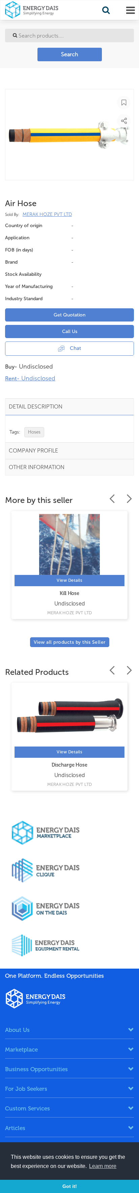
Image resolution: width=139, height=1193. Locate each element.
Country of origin (23, 225)
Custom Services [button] (27, 1108)
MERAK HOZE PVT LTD (47, 214)
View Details (69, 580)
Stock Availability (23, 274)
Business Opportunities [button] (36, 1069)
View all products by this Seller (70, 642)
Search (69, 54)
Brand (11, 262)
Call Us (69, 331)
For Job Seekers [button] (26, 1088)
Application (17, 238)
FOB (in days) (19, 250)
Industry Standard (24, 299)
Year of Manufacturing (29, 286)
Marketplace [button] (21, 1049)
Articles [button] (15, 1128)
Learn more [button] (102, 1166)
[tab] (69, 1030)
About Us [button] (17, 1029)
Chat (75, 348)
